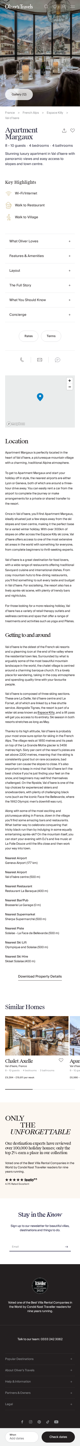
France (10, 113)
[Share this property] (64, 131)
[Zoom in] (70, 381)
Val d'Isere (12, 118)
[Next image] (61, 1035)
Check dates (58, 1437)
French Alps (31, 113)
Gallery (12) (19, 94)
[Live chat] (57, 360)
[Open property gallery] (40, 53)
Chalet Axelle (19, 1061)
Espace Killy (55, 113)
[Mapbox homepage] (15, 423)
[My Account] (63, 6)
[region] (40, 401)
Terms (51, 336)
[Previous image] (12, 1035)
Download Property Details (40, 976)
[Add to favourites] (72, 130)
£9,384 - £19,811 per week (19, 1078)
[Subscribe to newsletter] (66, 1245)
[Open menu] (72, 6)
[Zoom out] (70, 387)
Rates (29, 336)
